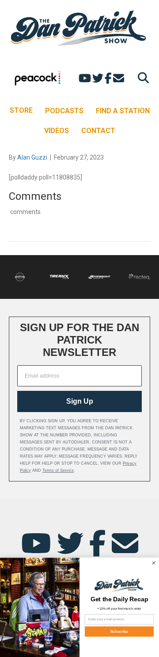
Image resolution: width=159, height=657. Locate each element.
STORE (21, 110)
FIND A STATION (123, 111)
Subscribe (119, 632)
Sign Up (79, 401)
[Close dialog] (153, 562)
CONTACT (98, 130)
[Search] (141, 78)
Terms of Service (58, 470)
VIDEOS (56, 130)
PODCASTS (64, 111)
